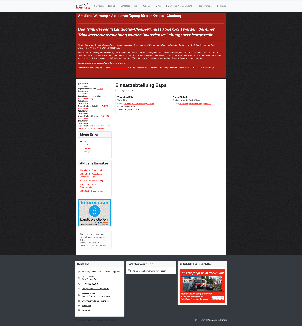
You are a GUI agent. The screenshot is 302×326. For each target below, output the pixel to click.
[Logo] (83, 6)
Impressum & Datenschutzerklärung (211, 320)
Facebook (86, 305)
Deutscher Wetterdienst (96, 245)
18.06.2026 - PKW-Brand (91, 170)
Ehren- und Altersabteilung (179, 6)
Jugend (146, 6)
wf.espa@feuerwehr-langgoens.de (139, 103)
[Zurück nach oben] (298, 321)
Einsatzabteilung (129, 6)
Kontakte (221, 6)
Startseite (99, 6)
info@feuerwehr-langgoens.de (95, 288)
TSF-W (87, 152)
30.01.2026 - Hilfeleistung (91, 180)
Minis (158, 6)
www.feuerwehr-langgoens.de (95, 301)
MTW (86, 144)
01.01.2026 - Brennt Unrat (91, 191)
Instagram (86, 310)
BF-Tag (100, 89)
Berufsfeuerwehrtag (85, 99)
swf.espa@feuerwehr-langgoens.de (195, 103)
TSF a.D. (87, 148)
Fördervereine (205, 6)
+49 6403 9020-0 (90, 284)
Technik (111, 6)
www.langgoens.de (118, 67)
